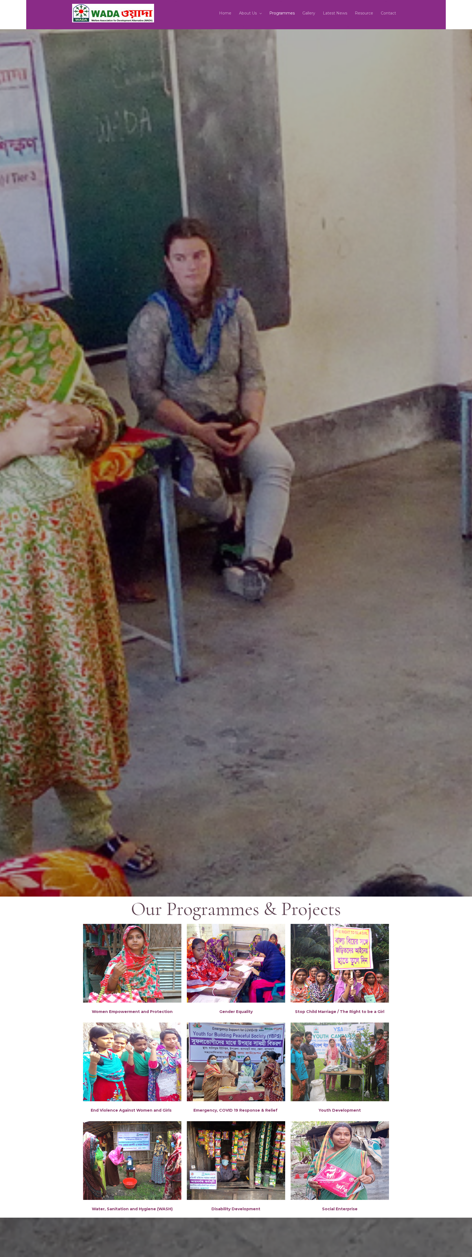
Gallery (308, 13)
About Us (248, 13)
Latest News (335, 13)
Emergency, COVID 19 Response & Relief (236, 1110)
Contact (388, 13)
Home (225, 13)
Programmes (282, 13)
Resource (364, 13)
